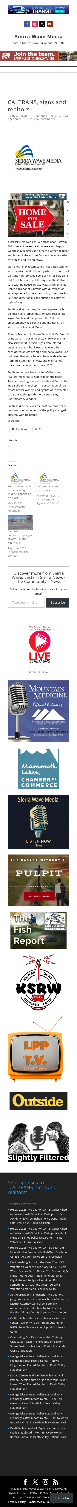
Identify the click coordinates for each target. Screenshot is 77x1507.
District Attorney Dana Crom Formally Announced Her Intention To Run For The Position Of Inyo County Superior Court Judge (38, 1308)
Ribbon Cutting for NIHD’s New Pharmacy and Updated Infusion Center (38, 1327)
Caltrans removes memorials (47, 488)
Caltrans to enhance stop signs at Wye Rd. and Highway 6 (20, 537)
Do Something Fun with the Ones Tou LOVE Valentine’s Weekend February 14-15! (35, 1284)
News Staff (19, 116)
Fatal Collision (53, 1256)
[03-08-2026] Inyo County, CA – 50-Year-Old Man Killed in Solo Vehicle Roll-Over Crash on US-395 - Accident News (38, 1252)
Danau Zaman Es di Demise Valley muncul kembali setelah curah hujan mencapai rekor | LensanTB (39, 1380)
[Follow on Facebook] (27, 24)
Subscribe (58, 602)
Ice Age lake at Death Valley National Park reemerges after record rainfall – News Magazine (36, 1361)
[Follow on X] (42, 24)
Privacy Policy (17, 1502)
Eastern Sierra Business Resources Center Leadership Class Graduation (38, 1346)
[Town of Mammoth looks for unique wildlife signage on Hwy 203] (20, 477)
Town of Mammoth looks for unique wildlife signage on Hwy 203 (19, 492)
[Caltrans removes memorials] (49, 477)
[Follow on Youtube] (50, 24)
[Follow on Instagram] (35, 24)
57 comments (45, 119)
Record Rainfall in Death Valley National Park (38, 1422)
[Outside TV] (38, 1109)
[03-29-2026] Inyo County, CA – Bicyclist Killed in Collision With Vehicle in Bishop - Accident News (38, 1233)
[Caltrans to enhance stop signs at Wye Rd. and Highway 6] (20, 522)
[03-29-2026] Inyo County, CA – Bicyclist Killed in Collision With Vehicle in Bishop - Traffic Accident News (38, 1214)
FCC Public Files (38, 672)
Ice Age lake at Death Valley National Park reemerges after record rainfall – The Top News (36, 1399)
